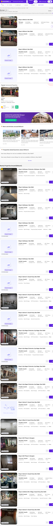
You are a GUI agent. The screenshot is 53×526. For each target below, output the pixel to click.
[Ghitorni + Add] (27, 1)
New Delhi (5, 8)
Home (1, 8)
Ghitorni (9, 8)
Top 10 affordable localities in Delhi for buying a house (10, 138)
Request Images (8, 60)
